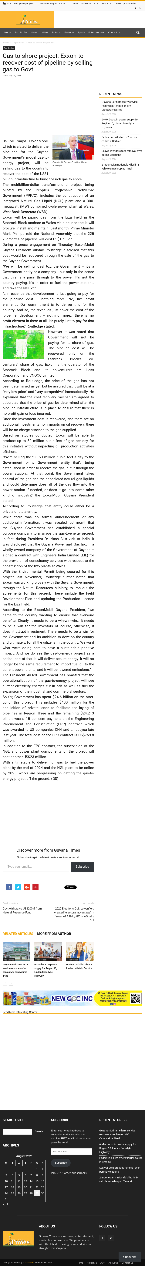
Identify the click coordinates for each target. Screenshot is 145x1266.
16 (42, 1181)
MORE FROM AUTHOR (54, 934)
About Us (106, 3)
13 (25, 1181)
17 (6, 1187)
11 (12, 1181)
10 (6, 1181)
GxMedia (29, 1262)
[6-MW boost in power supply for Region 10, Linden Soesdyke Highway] (48, 951)
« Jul (5, 1204)
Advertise (86, 3)
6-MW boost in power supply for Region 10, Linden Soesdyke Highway (120, 123)
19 (19, 1187)
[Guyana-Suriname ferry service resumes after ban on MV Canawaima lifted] (16, 951)
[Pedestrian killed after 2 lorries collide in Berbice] (80, 951)
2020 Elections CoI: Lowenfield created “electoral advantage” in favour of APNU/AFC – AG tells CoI (74, 914)
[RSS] (140, 8)
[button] (137, 32)
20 (25, 1187)
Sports (81, 32)
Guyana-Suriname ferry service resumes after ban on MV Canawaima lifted (119, 105)
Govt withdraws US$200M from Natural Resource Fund (22, 910)
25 (12, 1193)
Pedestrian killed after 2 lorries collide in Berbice (119, 139)
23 (42, 1187)
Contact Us (114, 32)
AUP (96, 3)
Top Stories (21, 32)
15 (37, 1181)
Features (69, 32)
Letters (44, 32)
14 (31, 1181)
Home (75, 3)
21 (31, 1187)
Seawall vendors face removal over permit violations (122, 152)
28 (31, 1193)
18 (12, 1187)
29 (37, 1193)
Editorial (56, 32)
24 (6, 1193)
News (34, 32)
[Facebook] (135, 8)
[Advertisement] (48, 107)
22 (37, 1187)
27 (25, 1193)
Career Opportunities (125, 3)
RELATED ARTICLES (18, 934)
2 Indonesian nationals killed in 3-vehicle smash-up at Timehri (121, 166)
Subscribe (82, 866)
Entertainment (96, 32)
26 (19, 1193)
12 (19, 1181)
